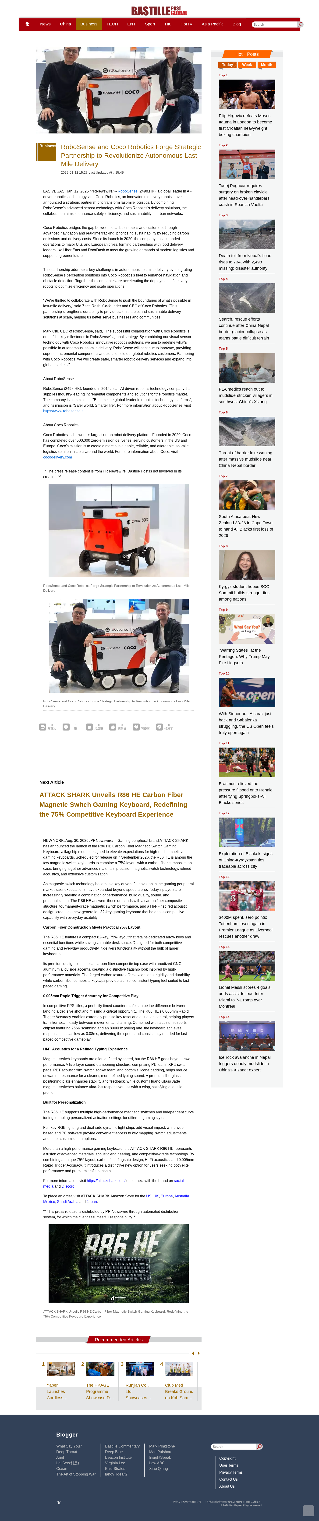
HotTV (186, 24)
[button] (192, 1353)
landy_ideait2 (116, 1474)
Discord (68, 1186)
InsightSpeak (160, 1457)
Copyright (227, 1458)
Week (247, 65)
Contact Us (228, 1479)
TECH (112, 24)
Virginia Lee (115, 1463)
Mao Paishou (160, 1452)
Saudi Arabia (67, 1202)
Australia (181, 1196)
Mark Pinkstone (162, 1446)
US (149, 1196)
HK (168, 24)
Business (88, 24)
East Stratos (115, 1469)
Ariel (60, 1457)
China (65, 24)
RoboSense (128, 191)
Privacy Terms (231, 1472)
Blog (237, 24)
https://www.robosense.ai (64, 411)
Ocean (61, 1469)
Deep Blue (114, 1452)
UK (156, 1196)
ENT (131, 24)
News (45, 24)
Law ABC (157, 1463)
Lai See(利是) (67, 1463)
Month (266, 65)
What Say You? (69, 1446)
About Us (227, 1486)
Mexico (49, 1202)
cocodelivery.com (57, 457)
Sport (150, 24)
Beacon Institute (118, 1457)
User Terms (228, 1465)
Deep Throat (66, 1452)
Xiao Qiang (158, 1469)
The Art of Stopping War (76, 1474)
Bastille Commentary (122, 1446)
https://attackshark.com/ (106, 1181)
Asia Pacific (212, 24)
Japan (92, 1202)
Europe (167, 1196)
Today (227, 65)
